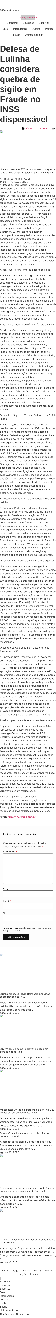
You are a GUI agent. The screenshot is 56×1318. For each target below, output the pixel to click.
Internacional (20, 28)
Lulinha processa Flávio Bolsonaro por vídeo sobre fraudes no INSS (25, 995)
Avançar (34, 1274)
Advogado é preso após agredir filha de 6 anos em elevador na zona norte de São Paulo (27, 1189)
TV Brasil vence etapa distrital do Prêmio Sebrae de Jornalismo (27, 1241)
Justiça (36, 28)
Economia (12, 22)
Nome (7, 889)
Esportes (44, 22)
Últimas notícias (34, 34)
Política (49, 28)
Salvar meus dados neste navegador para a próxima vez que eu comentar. (27, 929)
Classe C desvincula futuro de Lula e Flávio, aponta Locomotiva (24, 1134)
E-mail (7, 901)
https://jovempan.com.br (21, 816)
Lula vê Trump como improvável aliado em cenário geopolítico (24, 1050)
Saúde (16, 34)
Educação (28, 22)
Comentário (10, 851)
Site (5, 913)
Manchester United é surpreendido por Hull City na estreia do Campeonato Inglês (27, 1111)
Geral (5, 28)
